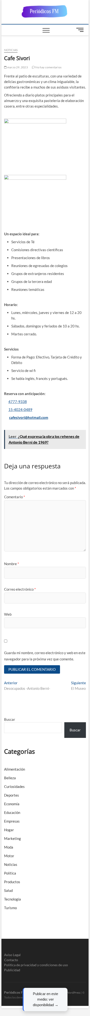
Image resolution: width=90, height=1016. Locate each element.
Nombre (11, 564)
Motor (9, 856)
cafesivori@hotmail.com (28, 417)
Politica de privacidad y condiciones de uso (36, 965)
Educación (12, 812)
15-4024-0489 (20, 409)
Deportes (11, 795)
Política (10, 873)
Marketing (12, 838)
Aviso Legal (12, 955)
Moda (8, 847)
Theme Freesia (55, 992)
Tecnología (12, 899)
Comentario (14, 497)
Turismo (10, 908)
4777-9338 (17, 401)
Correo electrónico (20, 589)
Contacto (11, 960)
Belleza (10, 778)
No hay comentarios (48, 67)
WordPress (73, 992)
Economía (11, 804)
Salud (8, 890)
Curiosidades (14, 786)
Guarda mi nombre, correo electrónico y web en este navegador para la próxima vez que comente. (44, 656)
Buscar (9, 719)
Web (8, 614)
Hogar (9, 830)
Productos (12, 882)
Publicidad (12, 970)
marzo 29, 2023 (17, 67)
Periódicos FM (15, 992)
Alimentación (14, 769)
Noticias (11, 50)
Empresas (12, 821)
